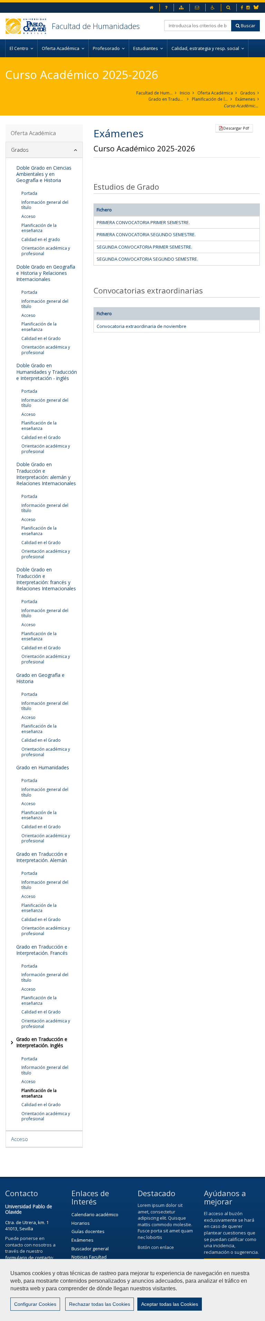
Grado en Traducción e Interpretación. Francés (42, 949)
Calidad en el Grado (41, 338)
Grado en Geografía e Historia (40, 678)
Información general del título (44, 205)
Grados (247, 93)
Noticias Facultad (89, 1257)
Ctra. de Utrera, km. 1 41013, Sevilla (27, 1225)
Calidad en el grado (40, 239)
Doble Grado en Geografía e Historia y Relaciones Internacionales (45, 272)
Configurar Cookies (35, 1304)
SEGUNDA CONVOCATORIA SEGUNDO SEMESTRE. (147, 259)
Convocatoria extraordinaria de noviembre (141, 326)
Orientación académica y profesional (45, 251)
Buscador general (90, 1248)
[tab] (44, 150)
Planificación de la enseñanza (210, 99)
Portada (29, 193)
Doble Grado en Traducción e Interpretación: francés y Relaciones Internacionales (46, 579)
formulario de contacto (29, 1257)
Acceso (28, 216)
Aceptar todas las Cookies (169, 1304)
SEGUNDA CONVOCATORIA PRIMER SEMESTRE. (144, 247)
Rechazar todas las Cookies (99, 1304)
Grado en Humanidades (42, 767)
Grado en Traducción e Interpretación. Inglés (166, 99)
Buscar (247, 25)
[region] (132, 1290)
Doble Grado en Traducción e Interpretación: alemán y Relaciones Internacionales (46, 474)
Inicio (185, 93)
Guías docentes (88, 1231)
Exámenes (245, 99)
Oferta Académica (215, 93)
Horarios (80, 1223)
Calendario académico (94, 1214)
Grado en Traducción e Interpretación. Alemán (41, 857)
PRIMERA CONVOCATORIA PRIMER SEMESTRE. (143, 222)
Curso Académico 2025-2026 (242, 106)
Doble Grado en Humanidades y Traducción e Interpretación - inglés (46, 371)
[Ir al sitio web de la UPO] (28, 26)
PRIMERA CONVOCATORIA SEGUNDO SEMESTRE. (146, 234)
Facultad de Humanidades (96, 26)
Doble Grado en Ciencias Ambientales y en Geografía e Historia (43, 173)
